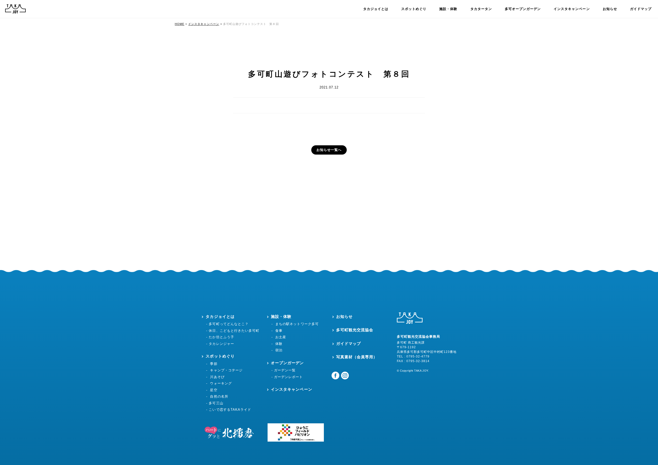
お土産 (280, 337)
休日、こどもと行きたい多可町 (234, 331)
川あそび (217, 377)
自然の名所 (219, 396)
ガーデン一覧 (285, 370)
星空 (213, 390)
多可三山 (216, 403)
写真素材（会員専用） (356, 357)
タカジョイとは (375, 9)
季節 (213, 364)
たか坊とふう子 (221, 337)
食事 (278, 331)
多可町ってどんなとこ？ (228, 324)
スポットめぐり (413, 9)
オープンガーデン (287, 363)
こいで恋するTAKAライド (230, 410)
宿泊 (278, 350)
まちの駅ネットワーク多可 (296, 324)
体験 (278, 344)
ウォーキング (221, 383)
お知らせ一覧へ (329, 150)
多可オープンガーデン (523, 9)
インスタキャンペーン (572, 9)
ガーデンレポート (288, 377)
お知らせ (610, 9)
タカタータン (481, 9)
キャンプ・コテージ (226, 370)
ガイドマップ (641, 9)
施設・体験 (448, 9)
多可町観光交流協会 (354, 330)
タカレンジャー (221, 344)
